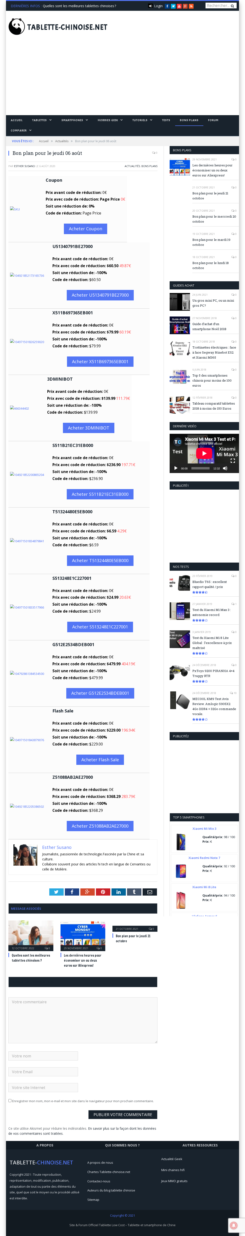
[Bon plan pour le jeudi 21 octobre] (134, 925)
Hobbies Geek (108, 120)
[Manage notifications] (234, 1225)
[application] (204, 453)
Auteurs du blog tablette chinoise (111, 1190)
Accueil (17, 120)
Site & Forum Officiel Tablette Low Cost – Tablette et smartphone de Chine (122, 1225)
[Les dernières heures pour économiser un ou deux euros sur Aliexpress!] (83, 935)
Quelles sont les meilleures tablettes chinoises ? (79, 6)
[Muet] (225, 468)
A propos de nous (100, 1162)
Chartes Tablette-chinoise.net (108, 1172)
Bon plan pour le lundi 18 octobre (210, 265)
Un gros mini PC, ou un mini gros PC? (213, 303)
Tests (166, 120)
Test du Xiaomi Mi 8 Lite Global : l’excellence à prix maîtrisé (212, 643)
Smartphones (72, 120)
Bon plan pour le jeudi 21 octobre (210, 195)
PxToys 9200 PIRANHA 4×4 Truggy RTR (213, 673)
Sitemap (93, 1199)
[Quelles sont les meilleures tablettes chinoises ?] (30, 935)
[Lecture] (175, 468)
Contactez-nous (98, 1181)
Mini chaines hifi (173, 1170)
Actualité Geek (171, 1159)
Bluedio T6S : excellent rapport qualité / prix (209, 584)
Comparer (19, 130)
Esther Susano (24, 166)
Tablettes (39, 120)
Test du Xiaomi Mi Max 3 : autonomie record (211, 612)
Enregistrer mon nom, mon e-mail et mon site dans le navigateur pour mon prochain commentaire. (83, 1101)
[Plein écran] (232, 460)
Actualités (132, 166)
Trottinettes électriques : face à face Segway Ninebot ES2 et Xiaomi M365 (214, 352)
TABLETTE (67, 27)
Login (158, 6)
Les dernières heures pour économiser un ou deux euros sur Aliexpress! (82, 960)
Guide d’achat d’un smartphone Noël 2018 (209, 326)
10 (235, 693)
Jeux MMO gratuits (174, 1181)
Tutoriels (140, 120)
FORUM (213, 120)
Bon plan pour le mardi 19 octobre (211, 242)
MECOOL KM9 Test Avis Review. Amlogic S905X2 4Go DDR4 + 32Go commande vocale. (214, 706)
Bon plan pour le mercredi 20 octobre (214, 219)
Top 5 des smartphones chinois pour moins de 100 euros (212, 380)
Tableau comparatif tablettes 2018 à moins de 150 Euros (213, 406)
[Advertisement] (122, 79)
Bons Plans (189, 120)
